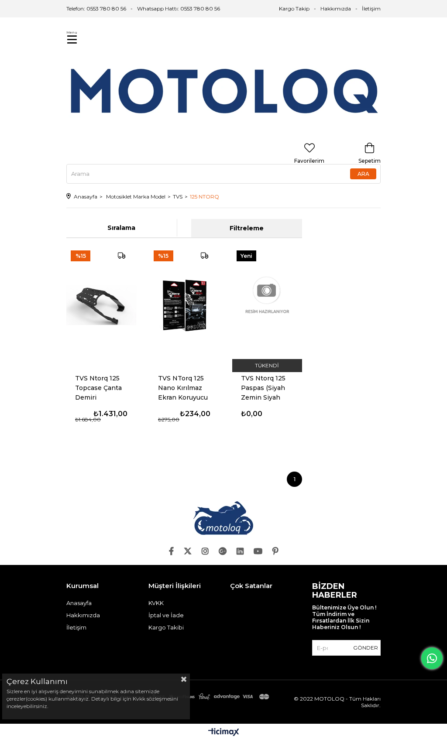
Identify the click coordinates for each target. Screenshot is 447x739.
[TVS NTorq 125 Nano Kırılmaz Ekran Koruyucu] (184, 305)
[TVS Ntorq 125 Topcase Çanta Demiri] (101, 305)
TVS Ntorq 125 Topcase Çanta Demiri (98, 387)
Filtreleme (247, 228)
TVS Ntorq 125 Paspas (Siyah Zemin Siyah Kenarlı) (263, 387)
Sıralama (121, 228)
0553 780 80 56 (200, 8)
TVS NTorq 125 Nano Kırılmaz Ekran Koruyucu (183, 387)
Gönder (365, 647)
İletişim (371, 8)
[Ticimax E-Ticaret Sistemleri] (223, 732)
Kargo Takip (294, 8)
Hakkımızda (335, 8)
